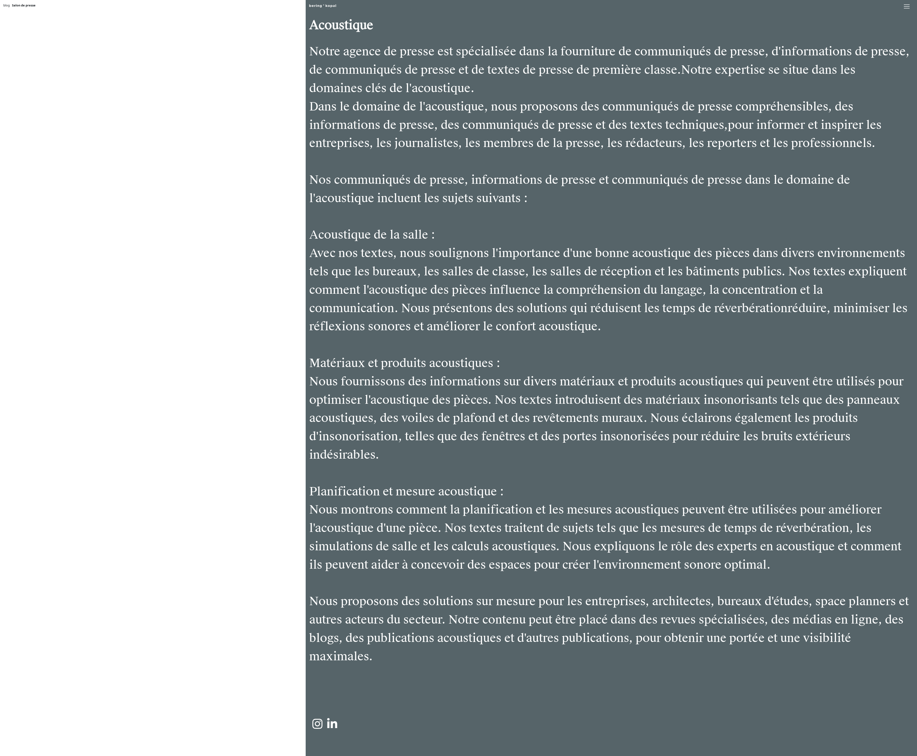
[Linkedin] (332, 723)
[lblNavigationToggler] (906, 6)
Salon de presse (24, 5)
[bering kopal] (322, 5)
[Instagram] (317, 723)
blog (6, 5)
